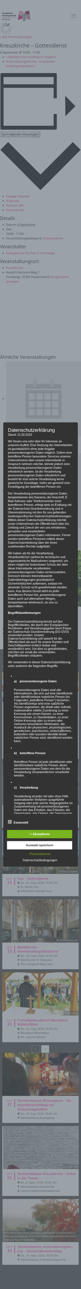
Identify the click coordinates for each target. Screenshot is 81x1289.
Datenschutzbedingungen (40, 860)
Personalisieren (40, 853)
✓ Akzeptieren (40, 834)
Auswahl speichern (39, 845)
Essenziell (21, 822)
